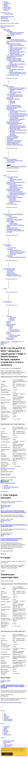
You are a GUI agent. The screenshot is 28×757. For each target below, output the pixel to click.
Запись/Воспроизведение (17, 39)
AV (10, 104)
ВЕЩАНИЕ (7, 29)
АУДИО (6, 157)
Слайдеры (9, 231)
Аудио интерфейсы (12, 159)
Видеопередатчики (12, 108)
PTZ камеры (13, 93)
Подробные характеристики (8, 468)
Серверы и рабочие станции (14, 60)
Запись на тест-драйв (15, 335)
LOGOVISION (13, 223)
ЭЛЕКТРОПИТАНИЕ (9, 268)
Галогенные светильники (16, 191)
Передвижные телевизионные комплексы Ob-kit (14, 56)
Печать (2, 483)
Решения (6, 6)
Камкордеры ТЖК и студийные (18, 88)
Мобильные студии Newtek (14, 43)
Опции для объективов (13, 143)
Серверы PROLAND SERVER (17, 64)
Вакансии (12, 318)
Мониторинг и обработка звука (15, 160)
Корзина (3, 27)
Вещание (6, 717)
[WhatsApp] (6, 481)
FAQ (11, 328)
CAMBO (12, 222)
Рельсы (11, 202)
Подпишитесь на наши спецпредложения (11, 702)
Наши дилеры (7, 7)
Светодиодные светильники (17, 194)
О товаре (6, 485)
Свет (5, 713)
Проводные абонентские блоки (18, 257)
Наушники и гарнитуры (13, 167)
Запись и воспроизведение (13, 105)
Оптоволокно (10, 109)
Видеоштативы (13, 217)
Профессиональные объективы (15, 144)
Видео (5, 715)
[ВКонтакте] (1, 481)
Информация (10, 325)
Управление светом (12, 195)
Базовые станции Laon (15, 250)
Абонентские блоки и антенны (17, 251)
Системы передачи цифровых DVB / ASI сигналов (17, 119)
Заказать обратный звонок (7, 16)
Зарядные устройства (12, 274)
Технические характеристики (11, 487)
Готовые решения (11, 324)
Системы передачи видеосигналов (18, 115)
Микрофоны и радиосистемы (18, 166)
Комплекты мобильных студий (17, 47)
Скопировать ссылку (9, 483)
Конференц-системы (12, 138)
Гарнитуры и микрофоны (16, 253)
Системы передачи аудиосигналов (18, 113)
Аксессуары (13, 198)
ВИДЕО (6, 85)
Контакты (6, 10)
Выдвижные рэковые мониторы (18, 127)
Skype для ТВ (10, 35)
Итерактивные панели (12, 121)
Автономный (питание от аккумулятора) (16, 185)
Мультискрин (13, 135)
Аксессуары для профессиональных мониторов (17, 125)
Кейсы (8, 323)
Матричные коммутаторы (16, 96)
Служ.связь (6, 716)
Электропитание (8, 719)
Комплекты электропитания (14, 275)
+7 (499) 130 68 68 (8, 14)
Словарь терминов (14, 329)
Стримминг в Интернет (16, 33)
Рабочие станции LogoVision (14, 58)
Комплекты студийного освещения (16, 182)
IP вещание (10, 31)
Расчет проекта (13, 336)
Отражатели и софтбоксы (16, 179)
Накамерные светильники (13, 189)
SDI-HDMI (12, 102)
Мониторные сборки (15, 128)
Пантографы (13, 199)
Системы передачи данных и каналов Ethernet (17, 117)
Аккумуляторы (10, 270)
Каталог (8, 341)
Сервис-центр (7, 8)
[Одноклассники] (3, 481)
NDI (11, 100)
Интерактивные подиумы (13, 142)
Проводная (9, 255)
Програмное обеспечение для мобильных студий (17, 52)
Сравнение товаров (14, 331)
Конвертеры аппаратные (13, 98)
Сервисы (9, 333)
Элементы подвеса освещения (14, 197)
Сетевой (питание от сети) (16, 187)
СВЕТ (5, 175)
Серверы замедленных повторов (18, 73)
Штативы (12, 181)
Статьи (11, 327)
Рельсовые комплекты (15, 201)
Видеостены (10, 97)
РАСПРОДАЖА (8, 301)
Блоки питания (11, 273)
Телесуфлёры (10, 139)
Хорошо (7, 754)
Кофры (11, 178)
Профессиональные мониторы (14, 123)
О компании (7, 3)
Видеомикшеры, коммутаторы (14, 94)
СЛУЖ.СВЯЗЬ (7, 245)
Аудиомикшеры (11, 162)
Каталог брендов (8, 720)
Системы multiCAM (12, 65)
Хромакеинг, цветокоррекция (14, 140)
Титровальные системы (13, 74)
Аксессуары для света (12, 176)
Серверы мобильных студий (17, 54)
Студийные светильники (13, 190)
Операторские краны (12, 227)
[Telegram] (8, 481)
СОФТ (5, 288)
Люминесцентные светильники (18, 193)
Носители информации (13, 136)
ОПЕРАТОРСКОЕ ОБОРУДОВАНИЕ (13, 214)
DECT (8, 246)
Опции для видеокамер (15, 92)
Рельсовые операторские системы (15, 230)
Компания (9, 316)
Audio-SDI (12, 101)
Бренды (5, 4)
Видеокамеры (10, 86)
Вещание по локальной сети (17, 32)
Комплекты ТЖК (11, 183)
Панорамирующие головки (14, 229)
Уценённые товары (12, 204)
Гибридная (9, 249)
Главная (3, 341)
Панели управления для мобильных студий (16, 49)
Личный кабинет (5, 20)
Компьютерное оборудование (14, 107)
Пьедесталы (10, 218)
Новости (6, 1)
